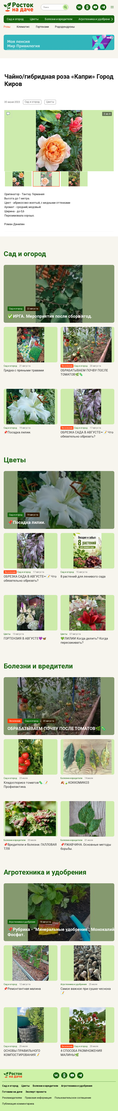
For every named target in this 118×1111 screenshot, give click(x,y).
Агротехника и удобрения (45, 872)
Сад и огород (32, 101)
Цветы (50, 101)
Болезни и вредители (38, 666)
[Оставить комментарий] (8, 114)
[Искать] (65, 7)
